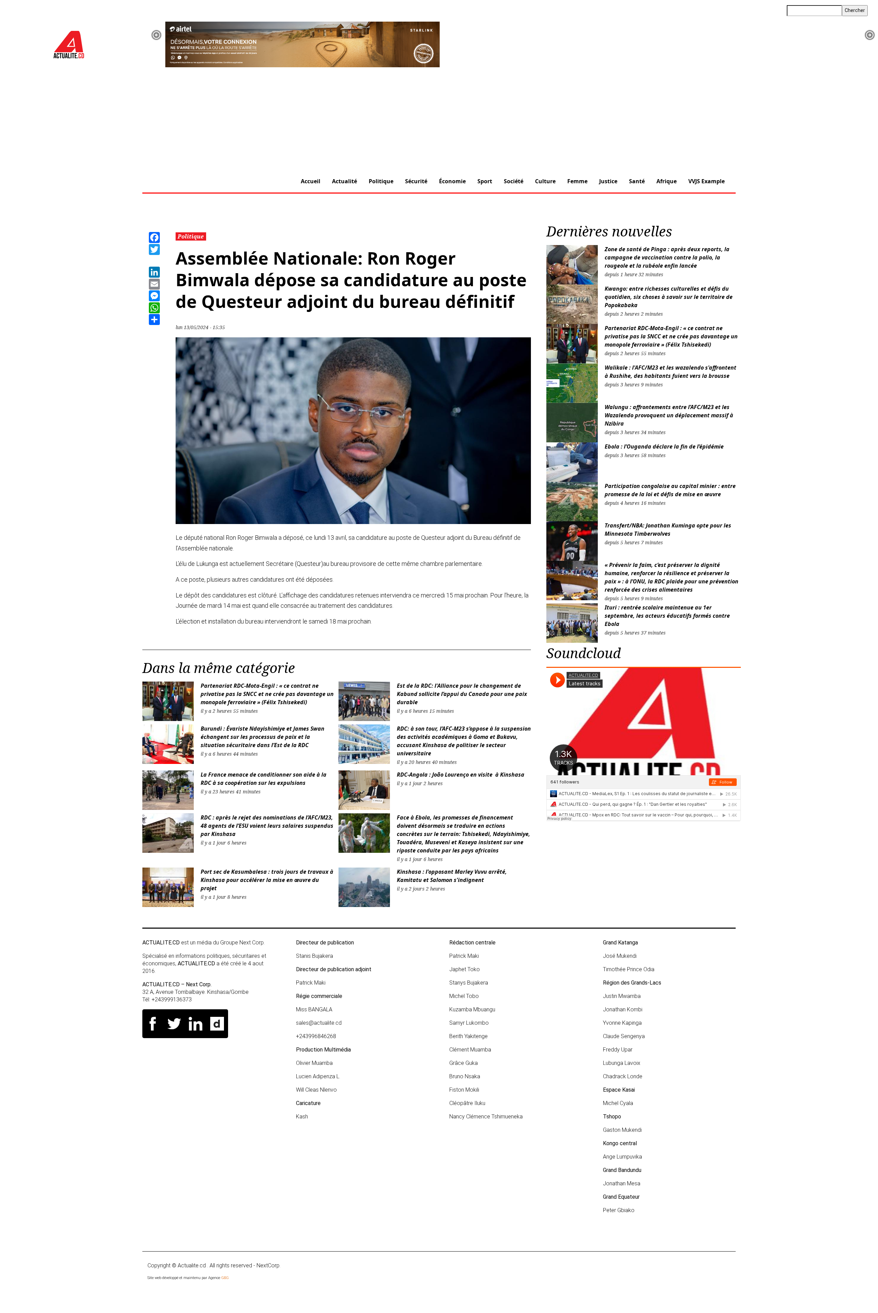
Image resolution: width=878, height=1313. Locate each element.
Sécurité (416, 181)
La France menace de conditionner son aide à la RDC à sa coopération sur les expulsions (264, 779)
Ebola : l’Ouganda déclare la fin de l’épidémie (664, 446)
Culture (545, 181)
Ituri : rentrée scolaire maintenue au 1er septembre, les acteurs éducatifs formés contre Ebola (667, 616)
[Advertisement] (439, 119)
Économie (452, 181)
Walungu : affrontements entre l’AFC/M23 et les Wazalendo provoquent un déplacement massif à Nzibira (669, 415)
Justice (608, 181)
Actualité (344, 181)
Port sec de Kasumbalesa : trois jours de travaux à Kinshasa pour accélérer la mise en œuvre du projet (267, 880)
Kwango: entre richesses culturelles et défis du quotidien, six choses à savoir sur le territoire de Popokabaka (669, 297)
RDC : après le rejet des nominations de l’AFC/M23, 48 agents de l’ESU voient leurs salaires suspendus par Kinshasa (267, 826)
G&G (225, 1278)
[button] (156, 35)
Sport (484, 181)
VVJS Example (706, 181)
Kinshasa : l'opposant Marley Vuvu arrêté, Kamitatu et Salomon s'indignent (452, 876)
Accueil (310, 181)
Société (513, 181)
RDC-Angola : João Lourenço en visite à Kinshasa (460, 774)
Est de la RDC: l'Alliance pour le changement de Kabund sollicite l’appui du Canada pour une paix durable (462, 694)
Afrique (666, 181)
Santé (637, 181)
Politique (381, 181)
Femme (577, 181)
